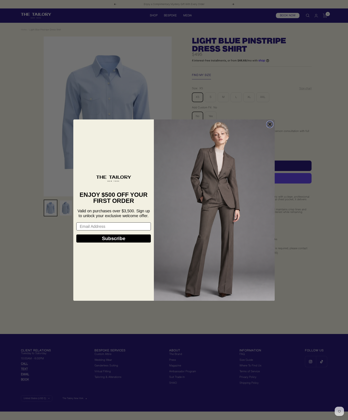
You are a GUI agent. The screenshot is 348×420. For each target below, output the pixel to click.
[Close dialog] (270, 124)
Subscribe (113, 238)
